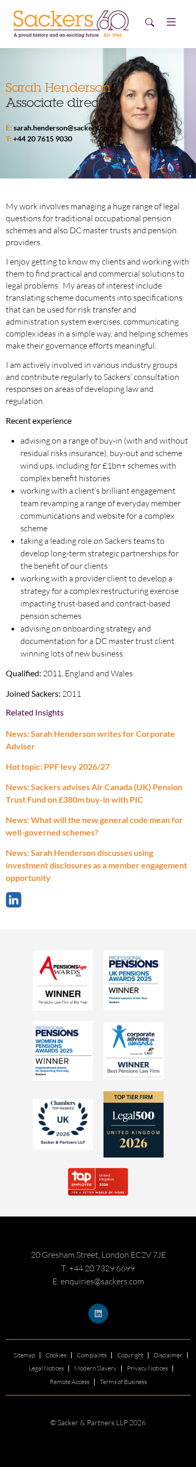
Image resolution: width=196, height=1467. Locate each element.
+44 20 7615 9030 (42, 138)
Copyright (130, 1355)
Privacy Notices (147, 1368)
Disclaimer (168, 1355)
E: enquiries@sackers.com (98, 1281)
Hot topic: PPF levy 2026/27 (58, 766)
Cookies (55, 1355)
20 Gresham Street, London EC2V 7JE (98, 1254)
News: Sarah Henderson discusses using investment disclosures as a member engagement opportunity (96, 865)
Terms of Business (123, 1382)
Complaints (92, 1355)
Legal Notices (46, 1368)
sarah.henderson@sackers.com (64, 127)
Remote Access (69, 1382)
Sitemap (24, 1355)
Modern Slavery (95, 1368)
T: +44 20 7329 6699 (98, 1268)
